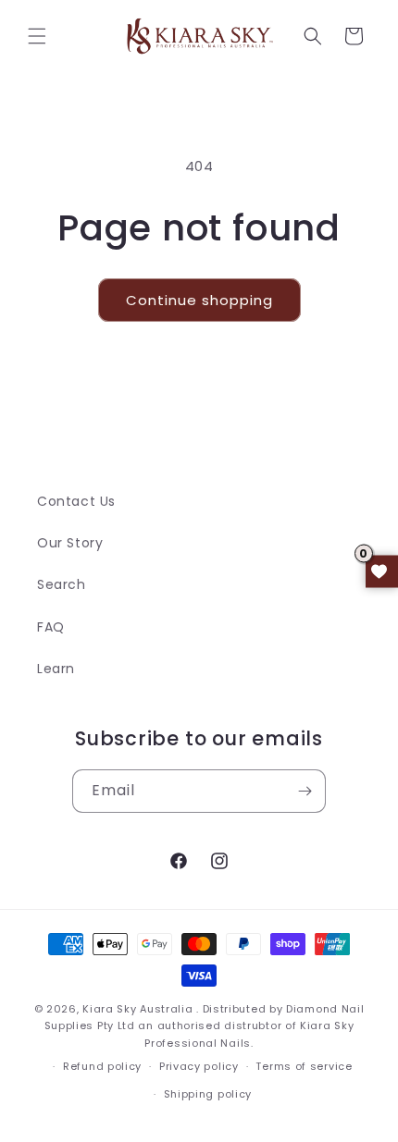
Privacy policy (199, 1066)
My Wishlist (382, 571)
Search (61, 584)
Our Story (70, 543)
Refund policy (102, 1066)
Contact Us (76, 501)
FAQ (51, 627)
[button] (37, 36)
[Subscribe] (304, 791)
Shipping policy (208, 1094)
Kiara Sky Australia (137, 1008)
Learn (56, 668)
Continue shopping (199, 300)
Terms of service (303, 1066)
